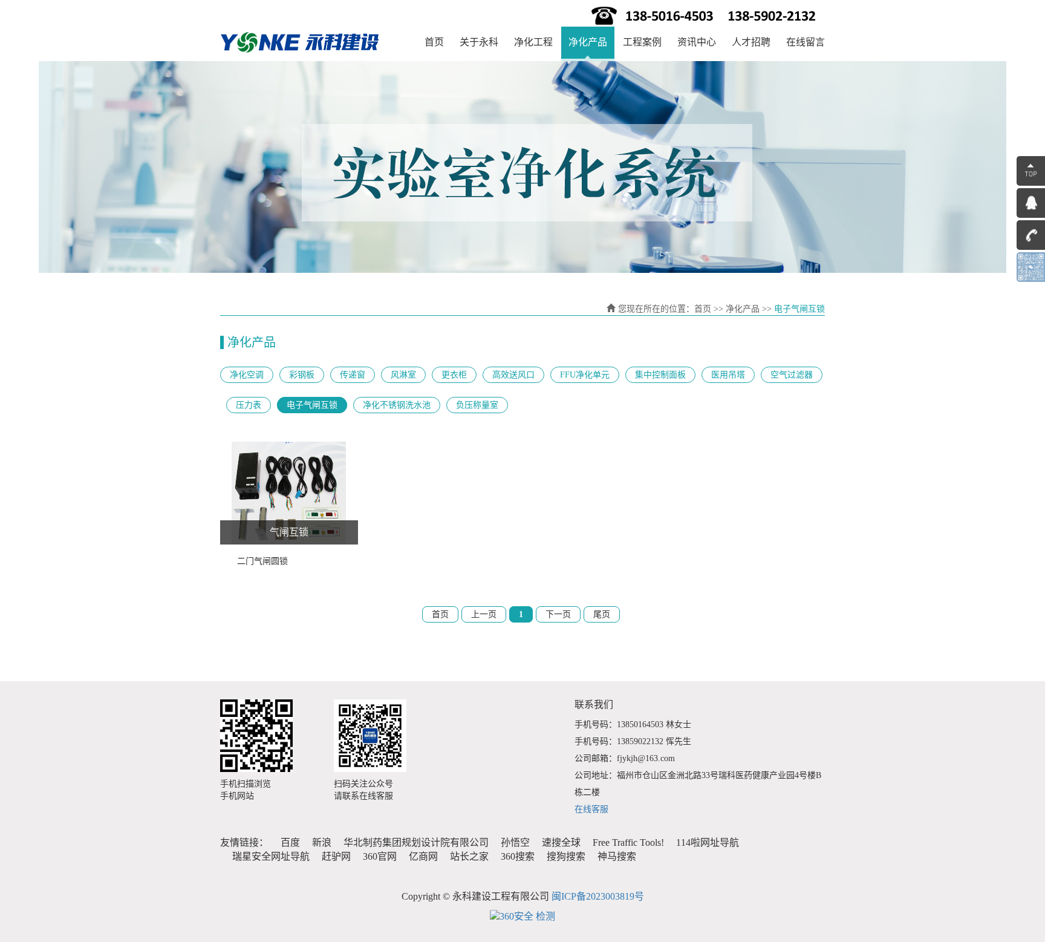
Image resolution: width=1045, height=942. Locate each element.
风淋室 (403, 374)
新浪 (321, 842)
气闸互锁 (289, 532)
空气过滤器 (791, 374)
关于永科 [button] (479, 42)
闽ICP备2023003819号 (598, 896)
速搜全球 (561, 842)
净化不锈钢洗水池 (397, 405)
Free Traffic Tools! (628, 842)
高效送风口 (513, 374)
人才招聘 (751, 42)
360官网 (380, 856)
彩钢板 (301, 374)
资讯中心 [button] (696, 42)
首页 (434, 42)
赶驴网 (336, 856)
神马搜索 (616, 856)
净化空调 (247, 374)
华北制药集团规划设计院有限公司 (416, 842)
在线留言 (805, 42)
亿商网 (423, 856)
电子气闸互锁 (312, 405)
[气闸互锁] (289, 493)
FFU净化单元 (585, 374)
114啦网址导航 (707, 842)
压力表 (248, 405)
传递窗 (352, 374)
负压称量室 (477, 405)
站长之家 (469, 856)
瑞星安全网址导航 (271, 856)
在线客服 (591, 809)
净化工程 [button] (533, 42)
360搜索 (518, 856)
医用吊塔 (728, 374)
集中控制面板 (660, 374)
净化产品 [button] (587, 42)
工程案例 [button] (642, 42)
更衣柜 (454, 374)
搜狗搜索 (566, 856)
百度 (290, 842)
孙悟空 (515, 842)
